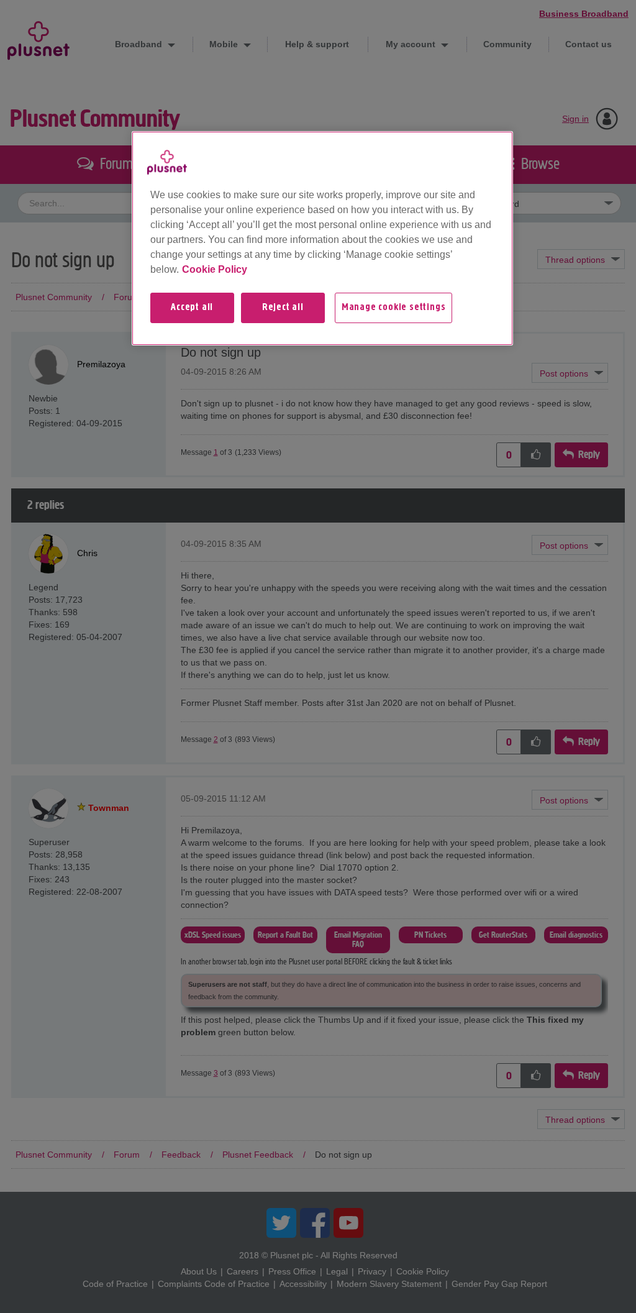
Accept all (192, 308)
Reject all (283, 308)
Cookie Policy (214, 269)
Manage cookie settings (394, 308)
